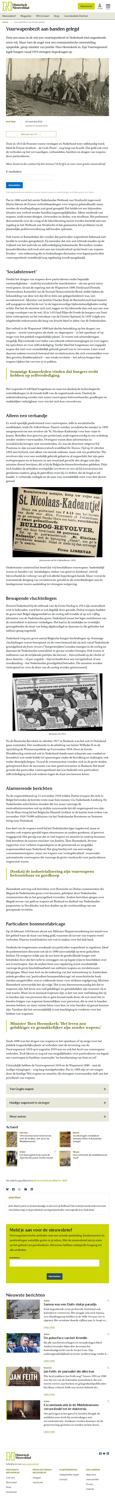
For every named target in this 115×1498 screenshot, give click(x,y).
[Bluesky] (7, 1189)
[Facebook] (13, 1189)
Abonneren (86, 6)
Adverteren (11, 1492)
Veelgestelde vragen (69, 1474)
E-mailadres (13, 172)
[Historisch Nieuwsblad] (15, 6)
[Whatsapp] (19, 1189)
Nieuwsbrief (9, 16)
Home (5, 22)
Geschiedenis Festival (76, 16)
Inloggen (37, 1477)
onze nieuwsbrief (30, 1464)
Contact (63, 1479)
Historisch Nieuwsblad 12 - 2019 (50, 1180)
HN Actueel (42, 16)
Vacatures (38, 1482)
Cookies (90, 1489)
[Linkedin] (32, 1189)
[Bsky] (104, 1453)
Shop (56, 16)
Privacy (89, 1484)
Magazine (26, 16)
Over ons (10, 1477)
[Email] (25, 1189)
